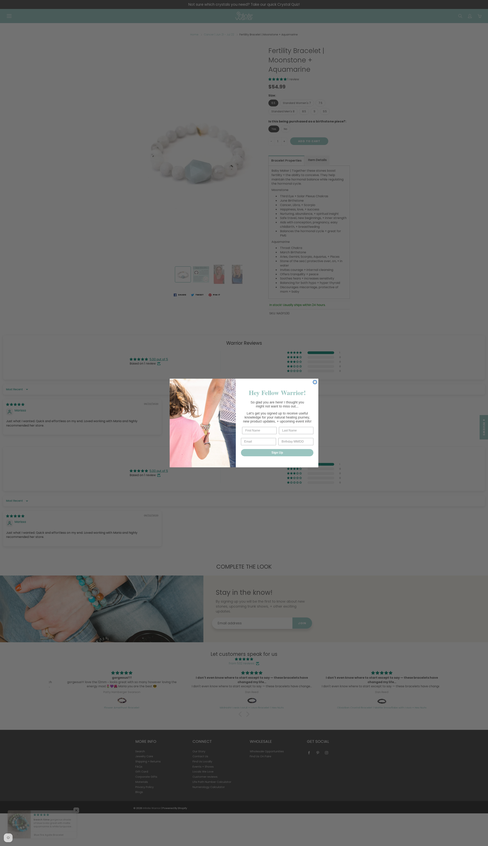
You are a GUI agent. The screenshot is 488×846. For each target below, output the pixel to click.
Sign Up (277, 452)
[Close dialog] (315, 382)
